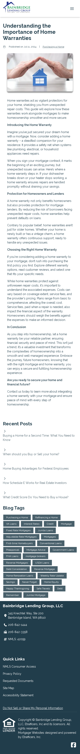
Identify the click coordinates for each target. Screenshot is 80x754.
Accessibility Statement (18, 695)
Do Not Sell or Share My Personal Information (33, 708)
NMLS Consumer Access (19, 666)
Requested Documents (18, 681)
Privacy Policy (12, 673)
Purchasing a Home (53, 46)
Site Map (8, 688)
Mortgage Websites (31, 732)
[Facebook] (73, 745)
